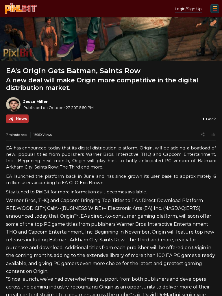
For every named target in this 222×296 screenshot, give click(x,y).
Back (211, 118)
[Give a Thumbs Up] (213, 134)
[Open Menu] (214, 8)
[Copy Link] (202, 134)
